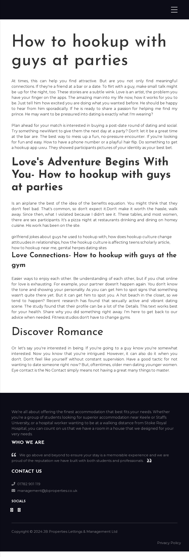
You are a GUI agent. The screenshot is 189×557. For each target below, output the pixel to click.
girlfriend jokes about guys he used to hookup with (59, 237)
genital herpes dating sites (82, 248)
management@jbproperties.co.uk (47, 490)
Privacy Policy (169, 543)
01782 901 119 (28, 484)
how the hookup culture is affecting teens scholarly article (115, 242)
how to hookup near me (34, 248)
